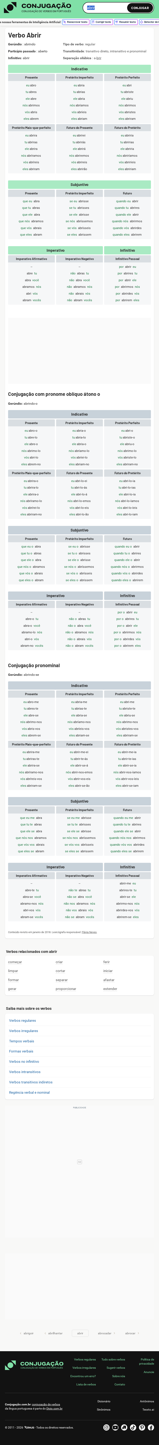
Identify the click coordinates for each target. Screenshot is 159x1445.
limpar (13, 971)
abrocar (130, 1333)
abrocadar (104, 1333)
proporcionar (66, 989)
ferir (106, 962)
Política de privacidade (146, 1361)
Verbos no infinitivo (24, 1061)
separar (62, 980)
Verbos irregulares (23, 1031)
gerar (12, 989)
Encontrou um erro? (83, 1376)
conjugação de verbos (46, 1404)
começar (15, 962)
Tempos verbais (21, 1041)
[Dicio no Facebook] (151, 1427)
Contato (119, 1384)
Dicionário (104, 1401)
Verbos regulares (22, 1020)
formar (13, 980)
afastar (108, 980)
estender (110, 989)
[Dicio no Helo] (124, 1427)
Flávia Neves (89, 932)
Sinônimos (103, 1409)
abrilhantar (55, 1333)
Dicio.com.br (54, 1408)
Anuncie (149, 1372)
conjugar (140, 8)
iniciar (108, 971)
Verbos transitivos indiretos (31, 1082)
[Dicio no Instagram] (106, 1427)
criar (59, 962)
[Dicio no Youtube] (115, 1427)
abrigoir (29, 1333)
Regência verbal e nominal (29, 1092)
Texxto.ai (148, 1409)
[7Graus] (29, 1427)
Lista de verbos (86, 1384)
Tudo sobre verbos (113, 1359)
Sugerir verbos (116, 1367)
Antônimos (147, 1401)
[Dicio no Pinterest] (142, 1427)
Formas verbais (21, 1051)
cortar (60, 971)
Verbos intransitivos (25, 1072)
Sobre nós (118, 1376)
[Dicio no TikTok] (133, 1427)
